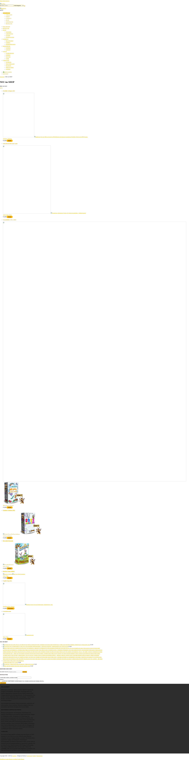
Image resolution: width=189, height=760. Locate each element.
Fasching (8, 32)
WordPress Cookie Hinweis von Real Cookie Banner (12, 759)
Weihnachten (10, 37)
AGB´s (34, 755)
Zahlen (8, 49)
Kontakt (5, 74)
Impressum (29, 755)
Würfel (8, 69)
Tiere (7, 58)
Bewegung (9, 23)
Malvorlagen (10, 64)
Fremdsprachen (10, 44)
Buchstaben (9, 40)
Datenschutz (39, 755)
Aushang (8, 62)
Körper (8, 55)
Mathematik (9, 22)
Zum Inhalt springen (4, 0)
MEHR (9, 140)
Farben (8, 42)
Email (1, 679)
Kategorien (6, 13)
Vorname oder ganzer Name (8, 677)
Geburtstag (9, 33)
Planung (8, 65)
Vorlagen (9, 14)
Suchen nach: (4, 671)
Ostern (8, 35)
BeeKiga (14, 755)
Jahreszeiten (10, 53)
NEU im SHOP (6, 26)
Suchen (24, 671)
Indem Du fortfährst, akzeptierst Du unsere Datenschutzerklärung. (22, 681)
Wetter (8, 56)
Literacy (8, 18)
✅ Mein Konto (7, 72)
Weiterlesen (10, 608)
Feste (7, 20)
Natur (8, 16)
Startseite (2, 76)
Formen (8, 48)
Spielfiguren (10, 67)
